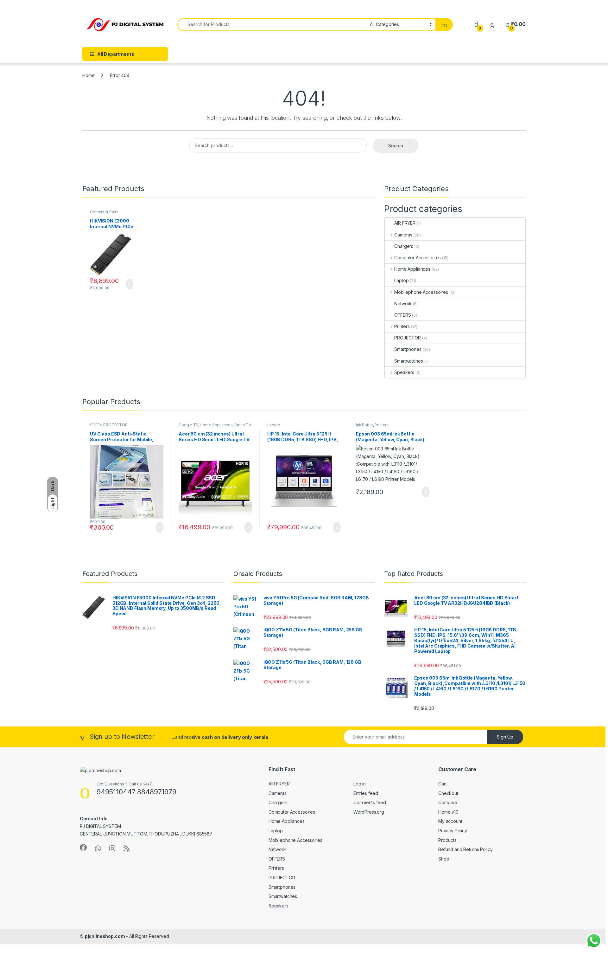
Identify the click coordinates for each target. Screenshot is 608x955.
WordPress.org (368, 812)
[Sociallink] (83, 847)
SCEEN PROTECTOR (109, 425)
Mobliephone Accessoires (421, 292)
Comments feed (369, 802)
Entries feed (365, 793)
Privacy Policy (452, 830)
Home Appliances (412, 269)
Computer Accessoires (417, 257)
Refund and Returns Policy (465, 849)
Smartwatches (408, 361)
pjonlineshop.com (105, 936)
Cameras (403, 234)
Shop (443, 858)
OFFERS (402, 315)
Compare (447, 802)
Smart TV (242, 425)
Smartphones (407, 349)
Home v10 (448, 812)
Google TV (188, 425)
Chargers (403, 246)
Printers (402, 326)
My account (450, 821)
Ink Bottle (364, 425)
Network (403, 303)
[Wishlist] (492, 24)
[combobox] (271, 24)
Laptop (401, 280)
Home (88, 75)
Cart (442, 783)
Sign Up (505, 736)
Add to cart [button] (129, 284)
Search (395, 145)
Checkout (448, 793)
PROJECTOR (407, 337)
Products (447, 840)
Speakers (404, 372)
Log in (359, 783)
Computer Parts (104, 212)
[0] (476, 24)
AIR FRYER (404, 223)
